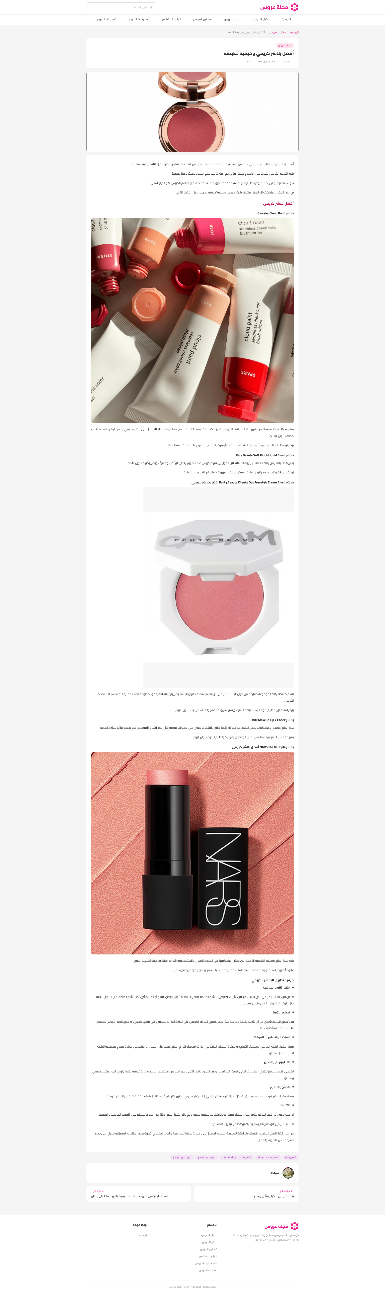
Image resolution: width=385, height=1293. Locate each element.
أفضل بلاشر (290, 1157)
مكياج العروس (261, 19)
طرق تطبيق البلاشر (182, 1157)
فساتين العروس (202, 19)
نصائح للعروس (232, 19)
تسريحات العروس (106, 19)
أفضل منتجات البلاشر (268, 1157)
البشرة (220, 173)
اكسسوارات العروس (139, 19)
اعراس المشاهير (171, 19)
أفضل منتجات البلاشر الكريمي (236, 1157)
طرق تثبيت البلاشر (206, 1157)
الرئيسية (286, 19)
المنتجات (132, 1133)
